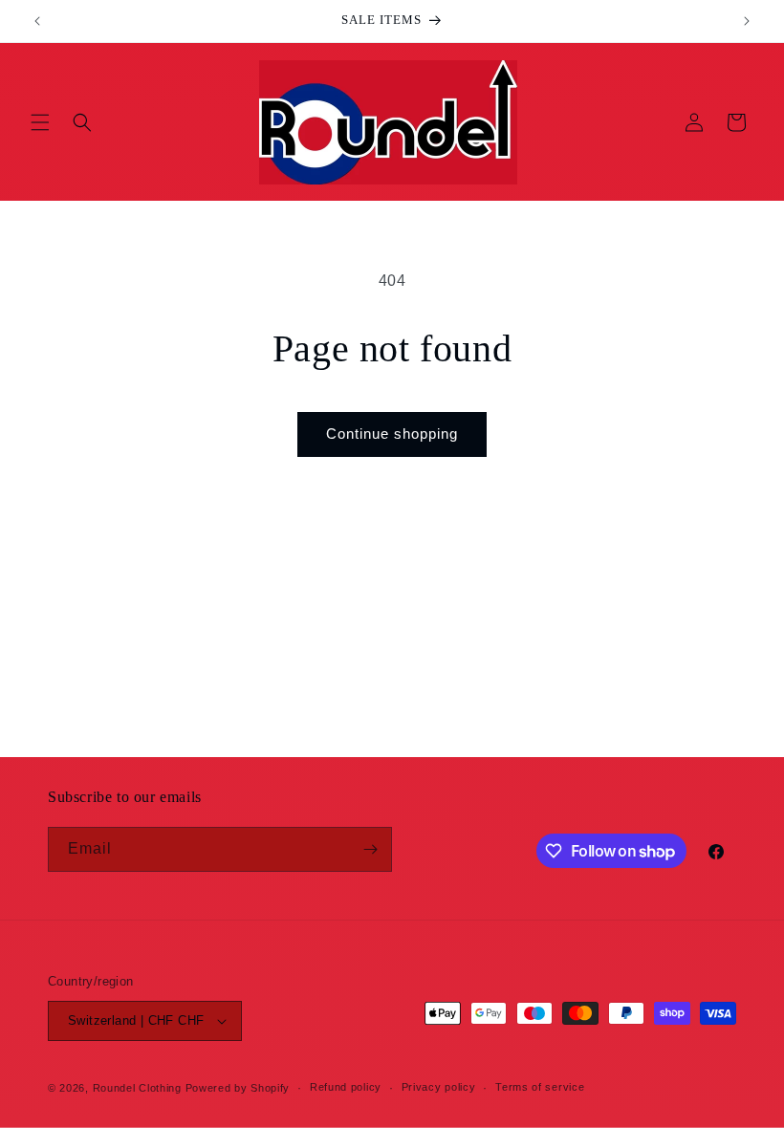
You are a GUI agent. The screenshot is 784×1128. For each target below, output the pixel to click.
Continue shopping (392, 433)
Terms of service (539, 1087)
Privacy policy (439, 1087)
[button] (40, 122)
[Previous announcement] (37, 21)
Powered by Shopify (238, 1088)
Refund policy (345, 1087)
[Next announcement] (747, 21)
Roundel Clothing (137, 1088)
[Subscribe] (370, 849)
